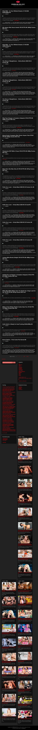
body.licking (29, 129)
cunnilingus (9, 39)
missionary (6, 23)
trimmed (5, 270)
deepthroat (13, 39)
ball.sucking (13, 145)
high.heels (14, 74)
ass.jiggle (22, 214)
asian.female (29, 144)
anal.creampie (18, 349)
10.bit (13, 72)
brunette (32, 72)
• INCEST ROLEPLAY (22, 371)
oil (30, 269)
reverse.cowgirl (12, 23)
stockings (5, 286)
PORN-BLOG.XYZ (18, 4)
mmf (31, 351)
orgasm (24, 319)
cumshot (6, 39)
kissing (26, 269)
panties (9, 334)
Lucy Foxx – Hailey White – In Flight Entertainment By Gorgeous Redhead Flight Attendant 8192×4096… (24, 690)
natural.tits (32, 74)
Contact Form (23, 728)
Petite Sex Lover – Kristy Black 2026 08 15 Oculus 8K (17, 222)
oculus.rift (18, 251)
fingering (29, 181)
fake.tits (6, 351)
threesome (26, 352)
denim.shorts (19, 73)
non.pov (24, 146)
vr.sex (18, 40)
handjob (20, 39)
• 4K (19, 363)
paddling (34, 351)
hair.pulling (16, 351)
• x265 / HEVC (21, 370)
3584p (18, 318)
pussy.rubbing (32, 319)
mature (22, 39)
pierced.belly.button (18, 216)
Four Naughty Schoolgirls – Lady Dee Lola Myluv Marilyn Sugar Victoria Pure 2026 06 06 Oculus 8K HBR (25, 646)
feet (19, 130)
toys (9, 286)
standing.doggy (17, 199)
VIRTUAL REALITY (7, 22)
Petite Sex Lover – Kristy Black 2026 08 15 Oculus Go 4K (18, 187)
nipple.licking (21, 319)
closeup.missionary (5, 73)
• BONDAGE (20, 367)
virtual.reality (21, 23)
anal (15, 349)
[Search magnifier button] (15, 362)
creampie (26, 22)
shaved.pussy (20, 334)
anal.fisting (26, 349)
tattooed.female (22, 352)
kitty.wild (3, 23)
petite (9, 23)
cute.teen (17, 181)
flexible (32, 181)
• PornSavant (20, 389)
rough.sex (8, 352)
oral (32, 39)
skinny (18, 131)
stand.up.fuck (4, 335)
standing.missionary (10, 40)
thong (31, 199)
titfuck (18, 23)
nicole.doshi (21, 146)
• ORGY (20, 374)
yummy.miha (18, 270)
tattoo (16, 23)
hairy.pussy (6, 74)
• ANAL (20, 365)
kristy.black (22, 215)
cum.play (8, 269)
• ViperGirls (20, 386)
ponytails (9, 131)
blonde (16, 22)
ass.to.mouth (33, 349)
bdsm (5, 350)
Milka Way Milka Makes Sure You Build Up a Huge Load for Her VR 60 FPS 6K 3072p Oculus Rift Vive (19, 291)
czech (20, 181)
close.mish (20, 22)
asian (27, 144)
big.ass (27, 38)
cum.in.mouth (15, 73)
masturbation (25, 74)
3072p (18, 110)
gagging (12, 351)
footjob (24, 130)
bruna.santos (11, 350)
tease (33, 269)
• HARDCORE (21, 369)
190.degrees (16, 72)
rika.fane (15, 131)
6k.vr (22, 180)
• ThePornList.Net (5, 438)
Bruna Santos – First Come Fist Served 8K (14, 339)
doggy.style (29, 22)
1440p (14, 214)
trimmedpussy (21, 131)
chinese (26, 145)
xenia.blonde (25, 23)
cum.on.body (6, 130)
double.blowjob (31, 350)
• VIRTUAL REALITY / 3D (22, 377)
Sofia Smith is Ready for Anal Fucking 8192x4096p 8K (17, 324)
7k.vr (22, 318)
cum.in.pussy (33, 145)
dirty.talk (19, 162)
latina (24, 351)
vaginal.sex (25, 131)
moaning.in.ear (4, 216)
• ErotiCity (20, 388)
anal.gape (29, 349)
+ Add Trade (4, 442)
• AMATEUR (20, 364)
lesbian (8, 319)
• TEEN (20, 375)
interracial (14, 146)
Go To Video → (16, 20)
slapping (15, 352)
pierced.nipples (23, 216)
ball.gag (3, 350)
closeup (33, 129)
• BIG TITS (20, 366)
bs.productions (33, 161)
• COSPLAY (20, 368)
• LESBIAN (20, 372)
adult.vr (25, 38)
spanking (18, 352)
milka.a (14, 319)
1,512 (24, 356)
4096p (19, 72)
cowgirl (24, 22)
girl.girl (3, 319)
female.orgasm (31, 318)
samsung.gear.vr (9, 217)
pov (2, 199)
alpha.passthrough (25, 72)
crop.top (12, 73)
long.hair (22, 74)
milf (27, 39)
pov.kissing (5, 199)
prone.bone (12, 131)
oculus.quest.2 (15, 251)
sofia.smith (30, 334)
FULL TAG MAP (4, 432)
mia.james (24, 39)
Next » (28, 356)
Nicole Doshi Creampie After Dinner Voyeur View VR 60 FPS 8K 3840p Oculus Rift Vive (17, 136)
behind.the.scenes (17, 145)
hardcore (32, 22)
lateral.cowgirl (27, 215)
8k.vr (13, 22)
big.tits (29, 38)
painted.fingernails (12, 216)
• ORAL (20, 373)
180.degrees (14, 38)
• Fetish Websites (5, 439)
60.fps (21, 38)
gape (33, 181)
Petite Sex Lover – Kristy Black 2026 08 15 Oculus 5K (17, 240)
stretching (26, 199)
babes (10, 145)
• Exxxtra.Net (4, 440)
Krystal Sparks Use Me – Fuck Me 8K (23, 632)
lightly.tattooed (18, 74)
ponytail (27, 216)
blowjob (18, 22)
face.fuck (3, 351)
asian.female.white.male (5, 145)
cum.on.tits (10, 162)
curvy (6, 146)
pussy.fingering (27, 319)
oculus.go (34, 93)
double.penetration (27, 162)
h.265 (3, 74)
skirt (3, 286)
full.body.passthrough (32, 73)
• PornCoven (20, 387)
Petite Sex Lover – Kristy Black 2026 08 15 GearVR (16, 204)
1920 (17, 91)
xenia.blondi (28, 23)
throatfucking (30, 352)
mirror (26, 351)
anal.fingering (22, 349)
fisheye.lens (26, 73)
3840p (18, 38)
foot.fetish (21, 130)
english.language (16, 215)
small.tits (13, 199)
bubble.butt (32, 214)
